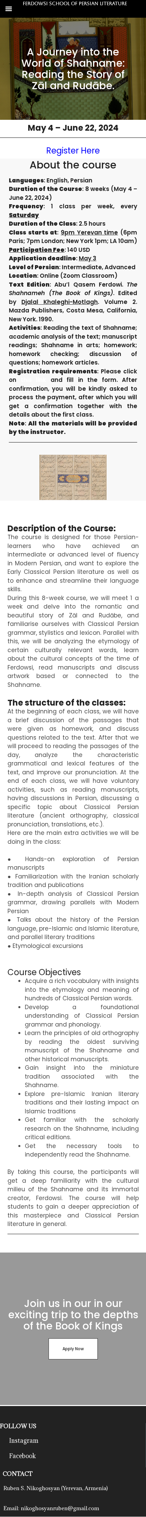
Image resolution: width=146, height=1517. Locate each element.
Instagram (23, 1441)
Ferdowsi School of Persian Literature (75, 3)
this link (34, 380)
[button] (8, 8)
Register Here (73, 150)
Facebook (22, 1456)
